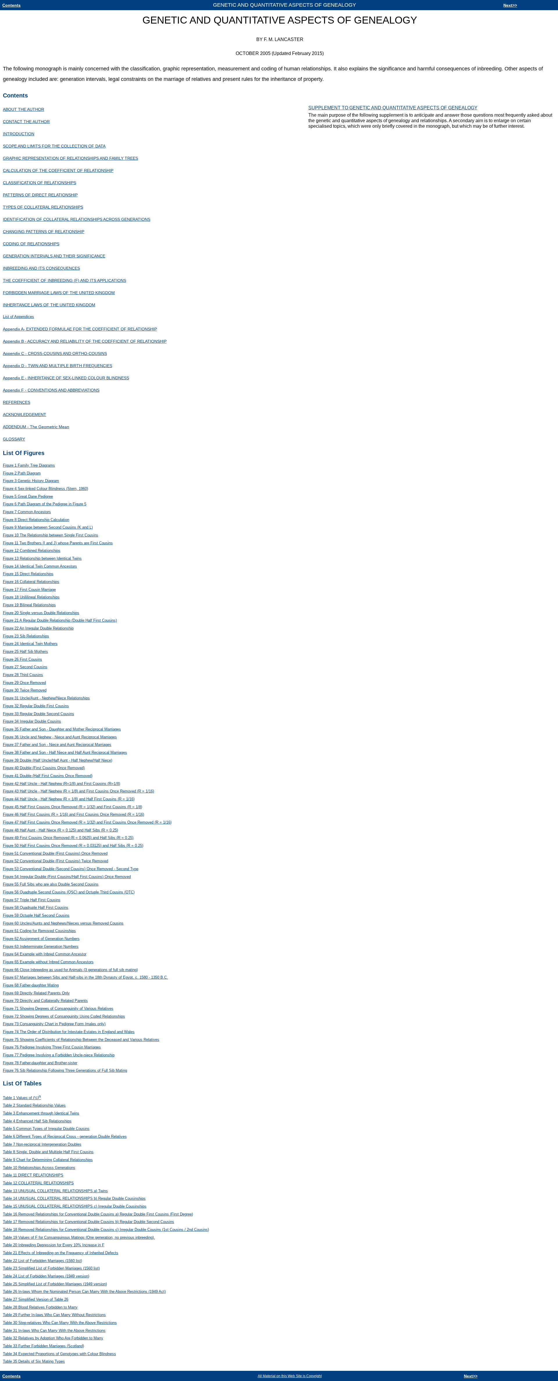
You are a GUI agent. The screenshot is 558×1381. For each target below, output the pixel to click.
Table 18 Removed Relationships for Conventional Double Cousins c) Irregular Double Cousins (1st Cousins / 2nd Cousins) (106, 1229)
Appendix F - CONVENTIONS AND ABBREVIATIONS (51, 390)
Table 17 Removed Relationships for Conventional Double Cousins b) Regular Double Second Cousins (88, 1222)
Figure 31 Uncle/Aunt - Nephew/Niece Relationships (46, 698)
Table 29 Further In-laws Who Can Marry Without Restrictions (54, 1315)
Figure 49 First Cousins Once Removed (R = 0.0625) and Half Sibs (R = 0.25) (68, 838)
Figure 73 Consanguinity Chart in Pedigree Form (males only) (54, 1024)
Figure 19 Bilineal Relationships (29, 605)
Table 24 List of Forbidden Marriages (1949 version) (46, 1276)
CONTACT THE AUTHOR (26, 121)
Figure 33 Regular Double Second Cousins (38, 714)
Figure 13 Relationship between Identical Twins (42, 558)
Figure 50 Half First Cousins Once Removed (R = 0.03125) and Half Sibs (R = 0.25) (73, 845)
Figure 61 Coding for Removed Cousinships (39, 931)
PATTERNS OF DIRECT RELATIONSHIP (40, 195)
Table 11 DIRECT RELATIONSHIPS (33, 1175)
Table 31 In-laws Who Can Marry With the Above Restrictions (54, 1330)
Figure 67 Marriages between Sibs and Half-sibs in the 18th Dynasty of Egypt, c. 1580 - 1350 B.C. (85, 977)
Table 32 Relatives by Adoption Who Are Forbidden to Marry (53, 1338)
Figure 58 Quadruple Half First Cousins (35, 907)
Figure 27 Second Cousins (25, 667)
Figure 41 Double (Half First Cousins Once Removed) (47, 776)
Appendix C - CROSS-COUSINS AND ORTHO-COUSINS (55, 353)
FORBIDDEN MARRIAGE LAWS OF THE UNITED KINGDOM (59, 292)
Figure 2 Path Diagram (22, 473)
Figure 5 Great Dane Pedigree (28, 496)
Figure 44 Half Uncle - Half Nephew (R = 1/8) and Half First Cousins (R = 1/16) (69, 799)
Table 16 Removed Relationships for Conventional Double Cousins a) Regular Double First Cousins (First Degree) (98, 1214)
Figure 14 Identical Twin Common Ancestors (40, 566)
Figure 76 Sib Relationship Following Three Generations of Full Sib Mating (65, 1070)
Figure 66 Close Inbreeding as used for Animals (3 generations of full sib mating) (70, 970)
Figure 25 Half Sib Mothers (25, 651)
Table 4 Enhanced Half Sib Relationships (37, 1121)
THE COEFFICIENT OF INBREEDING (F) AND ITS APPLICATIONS (64, 280)
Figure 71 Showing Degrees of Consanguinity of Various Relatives (58, 1008)
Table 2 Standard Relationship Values (34, 1105)
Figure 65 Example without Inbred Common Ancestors (48, 962)
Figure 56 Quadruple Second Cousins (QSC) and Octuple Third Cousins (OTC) (69, 892)
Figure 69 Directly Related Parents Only (36, 993)
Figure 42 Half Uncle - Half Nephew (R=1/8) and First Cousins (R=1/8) (61, 783)
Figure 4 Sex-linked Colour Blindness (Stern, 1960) (45, 488)
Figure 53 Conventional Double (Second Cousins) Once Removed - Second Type (70, 869)
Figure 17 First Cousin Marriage (29, 589)
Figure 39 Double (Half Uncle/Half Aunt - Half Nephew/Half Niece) (57, 760)
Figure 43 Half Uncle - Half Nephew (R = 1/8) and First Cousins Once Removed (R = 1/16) (78, 791)
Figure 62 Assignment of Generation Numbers (41, 938)
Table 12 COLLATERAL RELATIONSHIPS (38, 1183)
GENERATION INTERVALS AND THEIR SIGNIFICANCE (54, 256)
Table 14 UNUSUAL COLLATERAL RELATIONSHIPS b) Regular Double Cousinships (74, 1198)
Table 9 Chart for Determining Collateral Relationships (48, 1160)
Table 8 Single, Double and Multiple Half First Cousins (48, 1152)
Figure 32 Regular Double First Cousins (36, 706)
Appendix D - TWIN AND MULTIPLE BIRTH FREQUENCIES (57, 365)
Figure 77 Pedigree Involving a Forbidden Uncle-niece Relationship (59, 1055)
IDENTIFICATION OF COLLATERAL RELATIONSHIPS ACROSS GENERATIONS (76, 219)
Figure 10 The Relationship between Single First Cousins (50, 535)
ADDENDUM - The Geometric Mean (36, 426)
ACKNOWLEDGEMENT (24, 414)
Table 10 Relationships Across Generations (39, 1167)
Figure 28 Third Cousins (23, 675)
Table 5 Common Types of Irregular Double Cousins (46, 1128)
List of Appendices (18, 316)
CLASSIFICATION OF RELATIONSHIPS (39, 182)
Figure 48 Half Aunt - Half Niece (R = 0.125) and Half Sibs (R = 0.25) (60, 830)
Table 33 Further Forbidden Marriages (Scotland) (43, 1346)
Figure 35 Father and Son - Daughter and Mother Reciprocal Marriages (62, 729)
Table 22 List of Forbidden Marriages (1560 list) (42, 1261)
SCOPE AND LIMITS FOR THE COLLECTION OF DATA (54, 146)
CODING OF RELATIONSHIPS (31, 243)
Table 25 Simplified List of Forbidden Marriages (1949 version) (55, 1284)
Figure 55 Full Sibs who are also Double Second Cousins (51, 884)
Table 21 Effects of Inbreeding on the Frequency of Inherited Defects (60, 1253)
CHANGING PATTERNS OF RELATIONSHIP (43, 231)
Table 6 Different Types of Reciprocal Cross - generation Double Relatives (65, 1136)
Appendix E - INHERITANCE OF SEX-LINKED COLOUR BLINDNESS (66, 378)
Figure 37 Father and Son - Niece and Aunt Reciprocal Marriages (57, 744)
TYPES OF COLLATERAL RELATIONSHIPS (43, 207)
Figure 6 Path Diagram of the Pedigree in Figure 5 (44, 504)
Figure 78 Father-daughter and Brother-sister (40, 1063)
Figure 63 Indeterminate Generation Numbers (40, 946)
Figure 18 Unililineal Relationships (31, 597)
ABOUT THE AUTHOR (23, 109)
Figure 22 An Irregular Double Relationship (38, 628)
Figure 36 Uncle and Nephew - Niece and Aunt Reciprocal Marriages (60, 737)
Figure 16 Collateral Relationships (31, 582)
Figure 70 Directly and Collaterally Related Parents (45, 1000)
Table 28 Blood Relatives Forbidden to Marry (40, 1307)
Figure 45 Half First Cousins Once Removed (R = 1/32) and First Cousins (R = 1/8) (72, 807)
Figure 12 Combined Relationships (31, 550)
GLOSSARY (14, 439)
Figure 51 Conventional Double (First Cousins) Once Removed (55, 853)
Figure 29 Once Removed (24, 682)
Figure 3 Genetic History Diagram (31, 481)
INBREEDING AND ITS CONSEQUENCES (41, 268)
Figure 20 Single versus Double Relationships (41, 613)
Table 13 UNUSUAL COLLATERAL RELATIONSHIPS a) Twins (55, 1191)
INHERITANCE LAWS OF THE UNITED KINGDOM (49, 305)
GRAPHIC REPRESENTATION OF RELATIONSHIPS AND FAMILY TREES (70, 158)
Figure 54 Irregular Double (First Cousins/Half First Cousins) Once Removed (67, 877)
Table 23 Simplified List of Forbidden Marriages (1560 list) (51, 1268)
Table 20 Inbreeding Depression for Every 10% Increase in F (53, 1245)
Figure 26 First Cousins (22, 659)
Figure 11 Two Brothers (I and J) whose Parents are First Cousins (58, 543)
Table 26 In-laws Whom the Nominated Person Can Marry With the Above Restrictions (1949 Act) (84, 1291)
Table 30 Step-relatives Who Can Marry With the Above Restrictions (60, 1322)
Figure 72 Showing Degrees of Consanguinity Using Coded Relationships (64, 1016)
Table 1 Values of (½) (22, 1098)
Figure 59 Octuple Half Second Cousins (36, 915)
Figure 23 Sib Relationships (26, 636)
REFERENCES (16, 402)
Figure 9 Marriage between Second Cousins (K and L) (48, 527)
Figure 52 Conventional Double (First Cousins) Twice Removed (55, 861)
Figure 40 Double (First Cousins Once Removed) (44, 768)
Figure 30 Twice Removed (24, 690)
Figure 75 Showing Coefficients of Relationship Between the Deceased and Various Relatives (81, 1039)
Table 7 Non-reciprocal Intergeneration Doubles (42, 1144)
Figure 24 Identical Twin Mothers (30, 643)
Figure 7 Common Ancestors (27, 512)
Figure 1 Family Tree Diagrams (29, 465)
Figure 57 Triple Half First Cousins (31, 900)
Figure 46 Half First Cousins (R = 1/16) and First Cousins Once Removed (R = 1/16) (73, 814)
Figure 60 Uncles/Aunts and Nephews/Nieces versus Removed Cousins (63, 923)
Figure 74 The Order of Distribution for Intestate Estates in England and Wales (69, 1032)
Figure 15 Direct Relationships (28, 574)
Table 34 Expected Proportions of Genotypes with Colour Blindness (59, 1354)
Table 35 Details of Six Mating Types (34, 1361)
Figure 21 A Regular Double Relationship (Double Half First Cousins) (60, 620)
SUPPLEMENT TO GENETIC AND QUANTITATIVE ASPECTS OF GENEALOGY (392, 107)
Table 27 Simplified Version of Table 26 (35, 1299)
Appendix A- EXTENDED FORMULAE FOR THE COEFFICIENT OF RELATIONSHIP (80, 329)
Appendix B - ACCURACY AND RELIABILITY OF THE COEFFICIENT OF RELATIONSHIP (85, 341)
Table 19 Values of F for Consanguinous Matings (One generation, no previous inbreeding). (79, 1237)
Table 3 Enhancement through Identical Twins (41, 1113)
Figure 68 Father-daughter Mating (31, 985)
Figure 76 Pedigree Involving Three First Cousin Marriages (52, 1047)
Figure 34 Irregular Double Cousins (32, 721)
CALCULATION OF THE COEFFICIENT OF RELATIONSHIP (58, 170)
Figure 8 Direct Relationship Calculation (36, 520)
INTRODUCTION (18, 133)
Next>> (510, 5)
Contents (11, 5)
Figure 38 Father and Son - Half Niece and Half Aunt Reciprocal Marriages (65, 752)
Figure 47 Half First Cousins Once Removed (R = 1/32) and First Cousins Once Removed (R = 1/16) (87, 822)
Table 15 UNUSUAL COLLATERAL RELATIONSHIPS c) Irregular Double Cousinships (74, 1206)
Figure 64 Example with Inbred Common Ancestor (44, 954)
